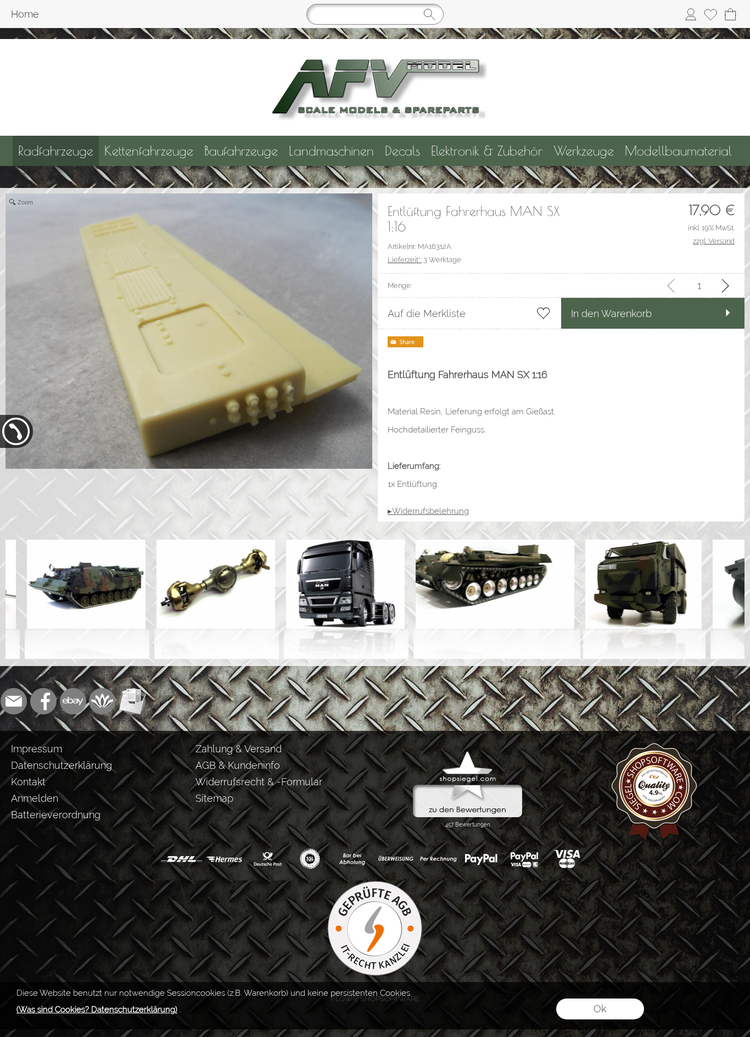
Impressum (36, 749)
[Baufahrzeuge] (241, 151)
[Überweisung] (395, 859)
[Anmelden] (691, 14)
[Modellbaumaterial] (678, 151)
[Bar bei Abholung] (352, 859)
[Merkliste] (710, 14)
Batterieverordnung (55, 814)
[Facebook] (43, 701)
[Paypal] (481, 859)
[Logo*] (375, 43)
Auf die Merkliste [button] (427, 313)
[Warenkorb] (730, 14)
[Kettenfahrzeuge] (149, 151)
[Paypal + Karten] (524, 859)
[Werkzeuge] (583, 151)
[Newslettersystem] (132, 701)
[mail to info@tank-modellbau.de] (13, 701)
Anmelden (34, 798)
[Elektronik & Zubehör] (487, 151)
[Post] (267, 859)
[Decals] (402, 151)
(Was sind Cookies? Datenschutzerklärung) (96, 1009)
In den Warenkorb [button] (611, 313)
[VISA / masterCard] (566, 859)
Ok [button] (600, 1008)
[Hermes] (224, 859)
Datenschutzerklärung (61, 765)
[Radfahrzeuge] (56, 151)
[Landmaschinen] (331, 151)
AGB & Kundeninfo (237, 765)
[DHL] (181, 859)
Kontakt (28, 782)
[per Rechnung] (438, 859)
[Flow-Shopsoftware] (102, 701)
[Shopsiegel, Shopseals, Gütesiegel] (467, 754)
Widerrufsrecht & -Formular (258, 782)
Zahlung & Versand (238, 749)
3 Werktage (424, 260)
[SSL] (310, 859)
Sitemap (214, 798)
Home (25, 14)
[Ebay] (73, 701)
